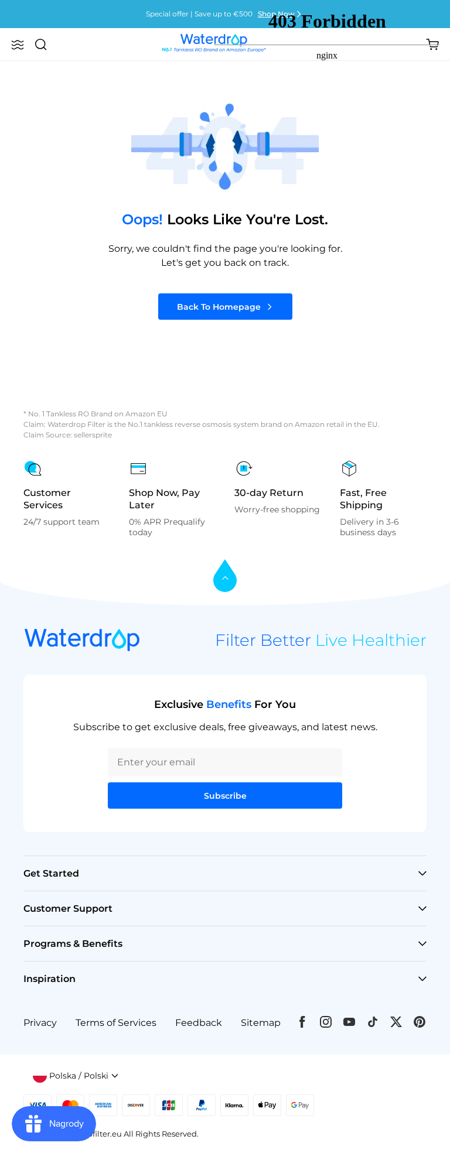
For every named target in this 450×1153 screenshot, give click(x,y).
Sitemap (261, 1022)
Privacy (40, 1022)
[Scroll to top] (225, 576)
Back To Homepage (219, 307)
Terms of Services (116, 1022)
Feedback (198, 1022)
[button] (17, 44)
